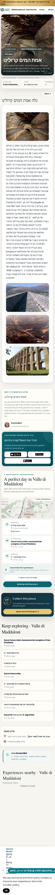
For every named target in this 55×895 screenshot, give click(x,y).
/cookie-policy (11, 884)
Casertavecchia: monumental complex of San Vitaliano (26, 542)
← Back (6, 44)
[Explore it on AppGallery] (27, 461)
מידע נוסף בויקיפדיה (16, 741)
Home (42, 10)
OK (6, 891)
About (51, 10)
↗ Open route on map (27, 578)
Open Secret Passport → (27, 611)
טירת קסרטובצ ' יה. (18, 557)
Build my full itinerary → (27, 584)
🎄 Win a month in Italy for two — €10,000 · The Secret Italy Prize (25, 3)
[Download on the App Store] (15, 454)
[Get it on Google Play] (39, 454)
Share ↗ (47, 94)
